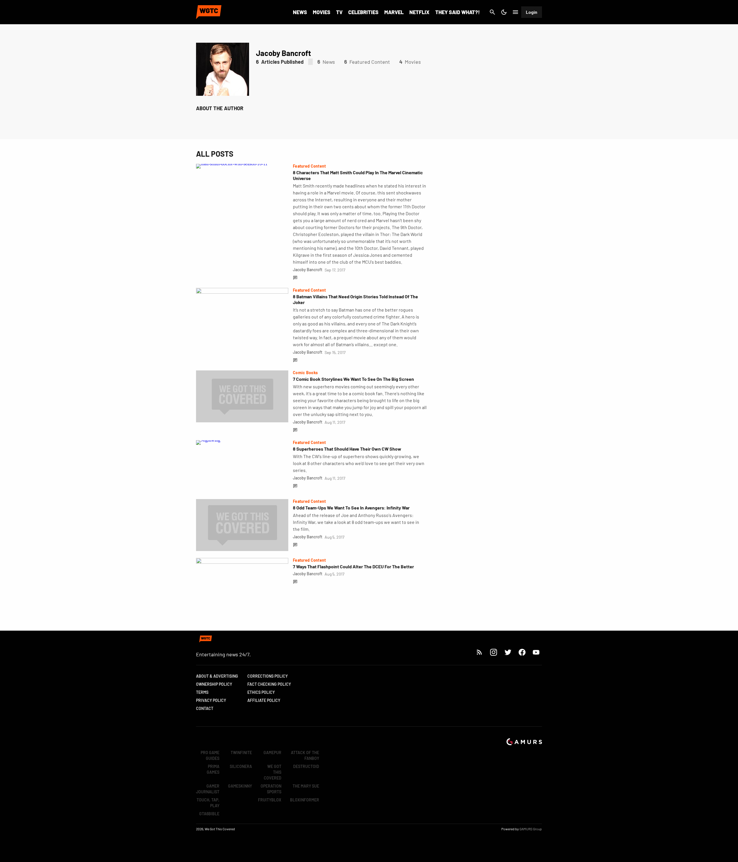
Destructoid (306, 766)
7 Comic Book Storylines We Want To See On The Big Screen (353, 379)
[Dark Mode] (504, 12)
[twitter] (508, 652)
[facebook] (522, 652)
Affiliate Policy (263, 700)
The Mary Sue (306, 786)
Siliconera (241, 766)
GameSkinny (240, 786)
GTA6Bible (209, 813)
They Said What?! (457, 12)
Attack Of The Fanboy (305, 755)
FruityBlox (269, 799)
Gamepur (272, 752)
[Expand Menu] (515, 12)
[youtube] (536, 652)
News (300, 12)
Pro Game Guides (210, 755)
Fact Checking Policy (269, 684)
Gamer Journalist (207, 789)
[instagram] (493, 652)
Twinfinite (241, 752)
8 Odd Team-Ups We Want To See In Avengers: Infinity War (351, 507)
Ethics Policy (261, 692)
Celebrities (363, 12)
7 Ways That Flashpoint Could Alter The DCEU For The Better (353, 566)
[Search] (492, 12)
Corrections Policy (267, 676)
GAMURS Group (530, 829)
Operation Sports (271, 789)
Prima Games (213, 769)
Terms (202, 692)
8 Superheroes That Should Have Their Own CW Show (347, 448)
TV (339, 12)
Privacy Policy (211, 700)
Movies (321, 12)
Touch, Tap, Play (208, 802)
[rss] (479, 652)
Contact (204, 708)
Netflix (419, 12)
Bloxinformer (304, 799)
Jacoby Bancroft (307, 269)
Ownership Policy (214, 684)
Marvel (394, 12)
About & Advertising (217, 676)
